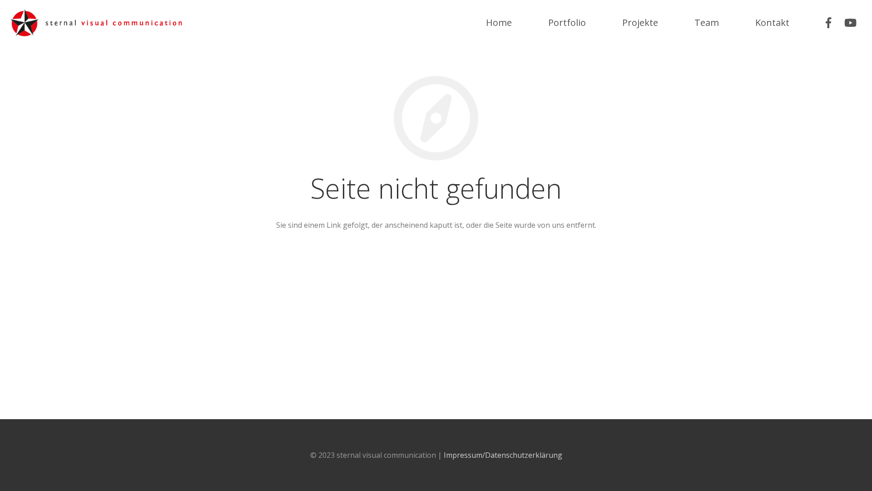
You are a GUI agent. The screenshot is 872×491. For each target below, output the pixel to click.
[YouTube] (850, 23)
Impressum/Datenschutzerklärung (503, 455)
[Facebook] (828, 23)
